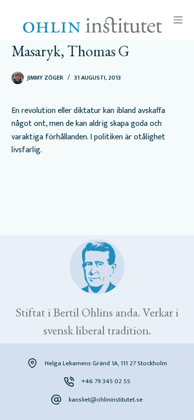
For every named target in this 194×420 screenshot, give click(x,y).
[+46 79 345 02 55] (69, 382)
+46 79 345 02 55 (106, 381)
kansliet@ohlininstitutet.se (106, 399)
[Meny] (178, 19)
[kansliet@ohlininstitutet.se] (56, 400)
